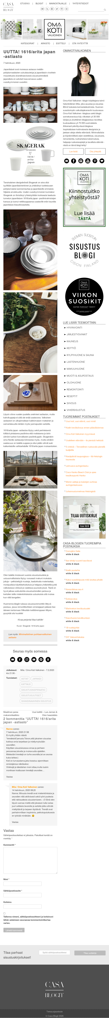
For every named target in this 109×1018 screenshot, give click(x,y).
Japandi (36, 678)
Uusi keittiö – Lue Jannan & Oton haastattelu (44, 713)
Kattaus (26, 684)
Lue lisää (73, 151)
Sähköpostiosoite (12, 890)
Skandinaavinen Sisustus (36, 700)
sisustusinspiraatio (33, 689)
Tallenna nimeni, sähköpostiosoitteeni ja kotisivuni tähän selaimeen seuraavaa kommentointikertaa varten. (28, 920)
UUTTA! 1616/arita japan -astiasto (29, 53)
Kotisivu (7, 902)
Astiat (25, 678)
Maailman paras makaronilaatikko (11, 713)
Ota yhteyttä (80, 43)
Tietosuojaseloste (54, 1011)
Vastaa (9, 776)
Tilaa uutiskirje (90, 953)
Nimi (6, 879)
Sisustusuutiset (31, 695)
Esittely (61, 43)
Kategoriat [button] (27, 43)
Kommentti (9, 844)
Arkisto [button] (45, 43)
